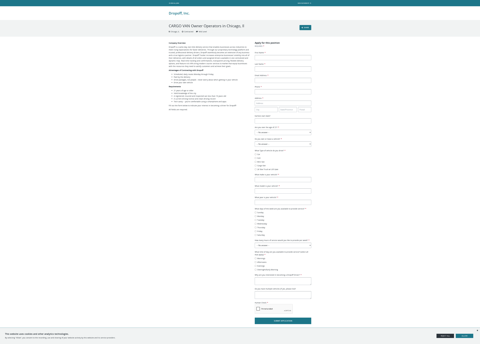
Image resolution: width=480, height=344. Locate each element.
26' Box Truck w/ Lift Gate (267, 169)
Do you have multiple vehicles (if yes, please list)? (275, 289)
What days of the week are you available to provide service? (280, 209)
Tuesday (260, 220)
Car (258, 154)
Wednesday (262, 224)
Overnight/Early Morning (267, 269)
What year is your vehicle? (266, 197)
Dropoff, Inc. (179, 13)
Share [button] (306, 27)
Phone (258, 87)
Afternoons (261, 262)
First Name (260, 52)
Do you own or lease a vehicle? (268, 139)
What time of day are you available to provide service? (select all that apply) (281, 253)
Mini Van (261, 162)
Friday (259, 231)
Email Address (261, 75)
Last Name (260, 64)
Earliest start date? (262, 116)
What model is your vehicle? (267, 186)
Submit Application (283, 321)
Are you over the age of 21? (267, 127)
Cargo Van (261, 165)
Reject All (445, 336)
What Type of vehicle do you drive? (270, 150)
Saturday (261, 235)
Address (259, 98)
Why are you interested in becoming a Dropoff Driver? (278, 275)
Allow (465, 336)
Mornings (261, 258)
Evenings (261, 266)
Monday (260, 216)
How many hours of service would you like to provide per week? (282, 240)
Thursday (261, 227)
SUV (258, 158)
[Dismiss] (477, 330)
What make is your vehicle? (267, 174)
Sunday (260, 212)
